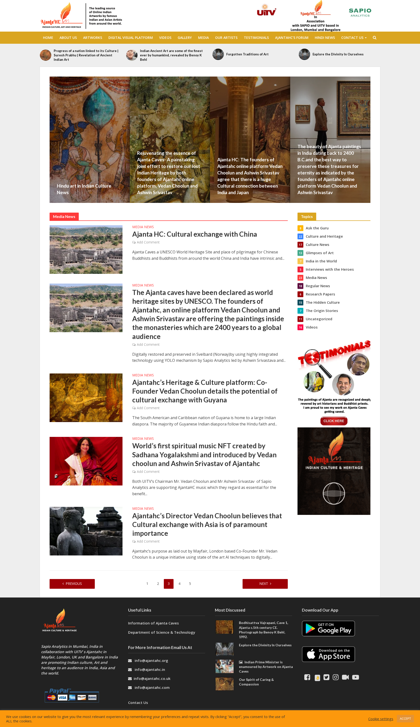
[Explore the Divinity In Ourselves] (304, 54)
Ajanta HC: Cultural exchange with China (194, 234)
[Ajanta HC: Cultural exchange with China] (86, 249)
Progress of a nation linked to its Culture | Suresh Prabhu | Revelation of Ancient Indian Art (86, 55)
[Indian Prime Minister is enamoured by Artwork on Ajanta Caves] (225, 665)
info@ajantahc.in (150, 669)
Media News (143, 227)
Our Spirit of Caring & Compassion (256, 681)
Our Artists (226, 37)
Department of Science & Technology (161, 632)
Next (263, 583)
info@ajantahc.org (151, 660)
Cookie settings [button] (380, 719)
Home (48, 37)
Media (203, 37)
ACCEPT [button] (405, 718)
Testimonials (256, 37)
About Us (68, 37)
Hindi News (325, 37)
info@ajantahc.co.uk (152, 678)
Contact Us (352, 37)
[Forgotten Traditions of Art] (218, 54)
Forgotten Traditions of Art (247, 54)
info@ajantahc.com (152, 687)
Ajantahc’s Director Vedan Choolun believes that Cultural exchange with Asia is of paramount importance (207, 524)
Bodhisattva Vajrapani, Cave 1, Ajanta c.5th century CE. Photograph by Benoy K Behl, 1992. (263, 630)
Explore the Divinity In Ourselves (338, 54)
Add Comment (148, 242)
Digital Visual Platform (130, 37)
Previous (74, 583)
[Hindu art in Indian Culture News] (116, 140)
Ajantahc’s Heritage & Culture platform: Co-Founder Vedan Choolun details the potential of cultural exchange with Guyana (205, 391)
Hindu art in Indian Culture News (84, 189)
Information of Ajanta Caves (154, 623)
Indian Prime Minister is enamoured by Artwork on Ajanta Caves (266, 666)
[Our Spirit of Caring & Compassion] (225, 683)
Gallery (185, 37)
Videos (165, 37)
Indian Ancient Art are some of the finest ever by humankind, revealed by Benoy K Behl (171, 55)
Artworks (92, 37)
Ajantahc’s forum (291, 37)
